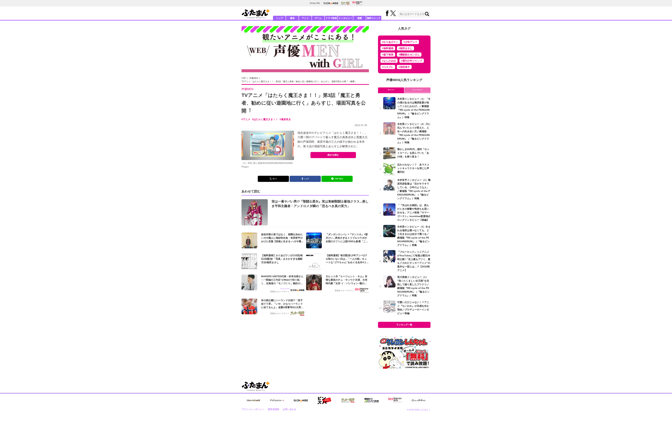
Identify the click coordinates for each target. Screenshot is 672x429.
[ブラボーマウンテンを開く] (372, 400)
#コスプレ (387, 67)
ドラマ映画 (331, 18)
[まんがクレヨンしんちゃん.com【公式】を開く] (253, 400)
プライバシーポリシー (252, 409)
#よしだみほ (389, 60)
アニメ (305, 18)
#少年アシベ (410, 42)
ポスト (274, 179)
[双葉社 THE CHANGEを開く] (330, 3)
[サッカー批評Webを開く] (345, 3)
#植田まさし (405, 48)
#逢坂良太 (285, 119)
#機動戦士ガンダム (409, 54)
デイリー (391, 90)
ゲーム (318, 18)
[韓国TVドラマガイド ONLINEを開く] (357, 3)
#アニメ (245, 119)
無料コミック (374, 18)
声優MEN (253, 78)
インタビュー (345, 18)
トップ (279, 18)
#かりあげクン (390, 42)
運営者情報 (273, 409)
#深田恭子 (404, 67)
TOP (243, 78)
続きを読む (333, 155)
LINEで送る (338, 179)
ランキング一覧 (404, 324)
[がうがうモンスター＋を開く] (277, 400)
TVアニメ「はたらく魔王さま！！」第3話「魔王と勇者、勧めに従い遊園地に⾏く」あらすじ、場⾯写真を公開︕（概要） (299, 81)
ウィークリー (417, 90)
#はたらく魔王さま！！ (265, 119)
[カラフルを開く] (419, 400)
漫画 (292, 18)
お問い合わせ (289, 409)
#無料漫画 (387, 48)
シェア (306, 179)
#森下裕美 (387, 54)
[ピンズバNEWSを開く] (324, 400)
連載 (359, 18)
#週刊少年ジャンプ (411, 60)
